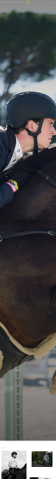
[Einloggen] (51, 2)
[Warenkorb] (54, 2)
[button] (52, 2)
